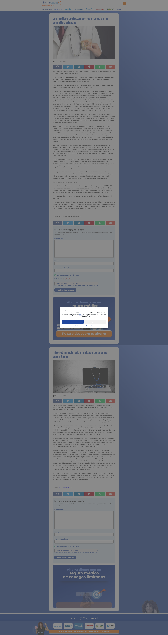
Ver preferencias (95, 322)
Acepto (72, 322)
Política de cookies (80, 325)
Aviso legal (89, 325)
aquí (81, 315)
